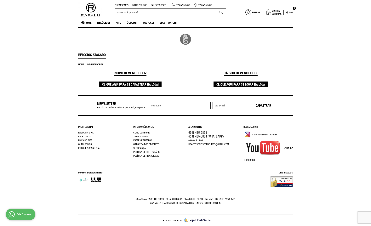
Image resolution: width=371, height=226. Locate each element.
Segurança (139, 148)
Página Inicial (86, 132)
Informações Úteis (143, 126)
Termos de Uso (141, 136)
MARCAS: (148, 23)
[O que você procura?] (221, 12)
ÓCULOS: (132, 23)
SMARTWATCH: (168, 23)
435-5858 (183, 5)
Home (87, 23)
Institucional (85, 126)
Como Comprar (141, 132)
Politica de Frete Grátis (146, 152)
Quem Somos (121, 5)
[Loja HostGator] (196, 220)
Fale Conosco (158, 5)
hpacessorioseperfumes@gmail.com (208, 144)
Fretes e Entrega (142, 140)
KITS (118, 23)
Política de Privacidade (146, 155)
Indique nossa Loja (89, 148)
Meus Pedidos (139, 5)
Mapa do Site (85, 140)
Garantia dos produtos (146, 144)
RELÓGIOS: (103, 23)
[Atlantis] (185, 39)
